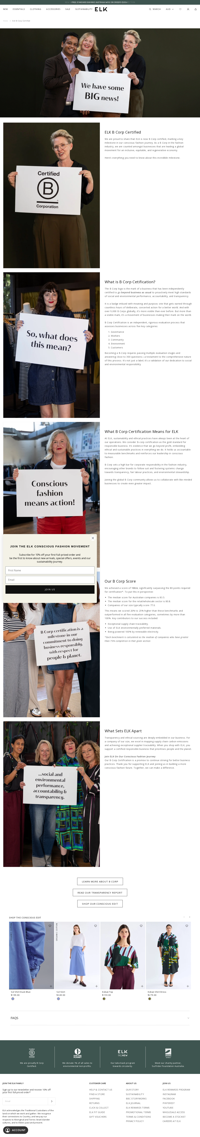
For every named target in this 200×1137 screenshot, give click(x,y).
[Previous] (184, 917)
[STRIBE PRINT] (104, 999)
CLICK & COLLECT (99, 1107)
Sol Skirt (61, 992)
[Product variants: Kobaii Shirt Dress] (188, 986)
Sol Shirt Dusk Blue (20, 992)
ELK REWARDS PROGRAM (176, 1089)
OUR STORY (132, 1089)
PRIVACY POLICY (135, 1121)
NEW (5, 9)
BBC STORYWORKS (136, 1098)
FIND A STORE (97, 1094)
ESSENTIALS (19, 9)
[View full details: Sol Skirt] (77, 955)
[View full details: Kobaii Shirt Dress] (168, 955)
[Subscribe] (51, 1101)
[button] (51, 925)
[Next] (189, 917)
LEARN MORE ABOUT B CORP (100, 881)
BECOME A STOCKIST (174, 1116)
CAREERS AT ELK (172, 1121)
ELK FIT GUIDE (97, 1112)
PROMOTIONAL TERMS (138, 1112)
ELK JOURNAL (133, 1103)
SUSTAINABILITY (135, 1094)
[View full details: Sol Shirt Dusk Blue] (31, 955)
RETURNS (94, 1103)
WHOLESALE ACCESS (174, 1112)
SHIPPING (94, 1098)
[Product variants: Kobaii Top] (142, 986)
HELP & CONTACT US (100, 1089)
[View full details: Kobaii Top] (122, 955)
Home (5, 21)
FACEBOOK (169, 1098)
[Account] (188, 9)
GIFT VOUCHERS (98, 1116)
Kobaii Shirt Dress (157, 992)
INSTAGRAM (169, 1094)
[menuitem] (5, 9)
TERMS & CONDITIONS (138, 1116)
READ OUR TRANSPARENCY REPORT (100, 892)
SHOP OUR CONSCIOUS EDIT (100, 903)
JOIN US (50, 589)
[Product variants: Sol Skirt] (96, 986)
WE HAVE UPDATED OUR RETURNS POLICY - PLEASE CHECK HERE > (99, 2)
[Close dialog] (93, 538)
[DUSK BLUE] (13, 999)
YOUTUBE (168, 1107)
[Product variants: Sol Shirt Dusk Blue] (51, 986)
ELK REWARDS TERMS (138, 1107)
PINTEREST (169, 1103)
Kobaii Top (107, 992)
